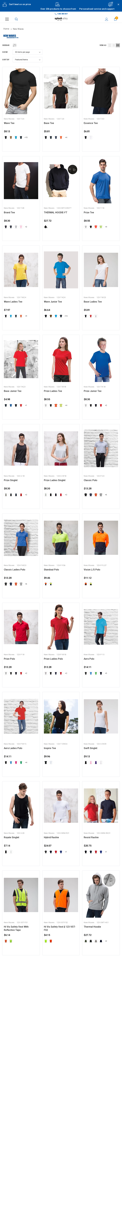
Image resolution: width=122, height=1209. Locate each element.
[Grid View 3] (118, 45)
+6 (106, 495)
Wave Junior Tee (53, 301)
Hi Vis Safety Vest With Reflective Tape (16, 928)
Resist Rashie (91, 837)
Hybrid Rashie (51, 837)
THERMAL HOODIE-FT (55, 212)
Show (4, 52)
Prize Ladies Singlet (54, 480)
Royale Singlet (11, 837)
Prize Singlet (11, 480)
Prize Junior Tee (92, 391)
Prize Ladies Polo (53, 659)
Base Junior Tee (12, 391)
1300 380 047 (62, 14)
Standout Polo (51, 569)
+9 (26, 316)
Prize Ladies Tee (53, 391)
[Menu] (7, 19)
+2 (26, 227)
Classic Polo (90, 480)
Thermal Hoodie (92, 926)
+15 (26, 137)
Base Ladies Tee (93, 301)
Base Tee (49, 123)
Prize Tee (89, 212)
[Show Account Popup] (106, 19)
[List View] (110, 45)
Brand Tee (9, 212)
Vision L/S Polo (92, 569)
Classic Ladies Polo (14, 569)
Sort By (5, 60)
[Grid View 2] (113, 45)
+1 (26, 405)
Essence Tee (91, 123)
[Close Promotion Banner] (117, 7)
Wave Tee (9, 123)
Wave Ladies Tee (13, 301)
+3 (106, 673)
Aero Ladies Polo (13, 748)
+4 (66, 137)
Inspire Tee (50, 748)
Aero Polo (89, 659)
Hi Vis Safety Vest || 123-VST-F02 (60, 928)
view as (103, 45)
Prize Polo (9, 659)
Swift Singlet (90, 748)
